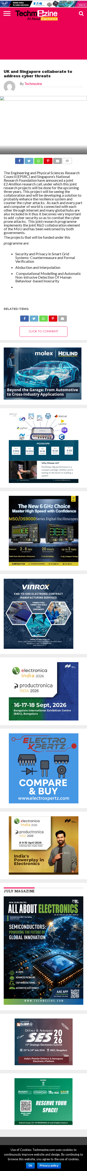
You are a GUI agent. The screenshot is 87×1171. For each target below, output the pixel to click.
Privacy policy (49, 1165)
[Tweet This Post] (33, 317)
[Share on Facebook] (24, 317)
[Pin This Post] (52, 317)
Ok (30, 1165)
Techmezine (33, 84)
